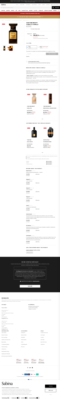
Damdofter (23, 332)
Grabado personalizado (6, 354)
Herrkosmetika (23, 339)
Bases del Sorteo (44, 342)
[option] (4, 48)
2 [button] (42, 119)
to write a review (33, 250)
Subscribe (30, 286)
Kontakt (43, 4)
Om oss (17, 4)
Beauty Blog (4, 342)
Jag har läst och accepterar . (30, 281)
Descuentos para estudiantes (7, 356)
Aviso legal (43, 335)
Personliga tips (28, 4)
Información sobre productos (33, 306)
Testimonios (4, 349)
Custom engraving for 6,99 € (39, 62)
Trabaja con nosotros (32, 309)
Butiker (39, 4)
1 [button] (41, 119)
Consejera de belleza (5, 344)
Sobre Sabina (4, 332)
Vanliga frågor (22, 4)
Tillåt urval (50, 390)
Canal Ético (43, 344)
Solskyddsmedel (24, 344)
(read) (39, 29)
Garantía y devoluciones (6, 339)
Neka (51, 394)
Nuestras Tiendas (5, 335)
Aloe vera (22, 346)
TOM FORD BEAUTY (32, 23)
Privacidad (42, 339)
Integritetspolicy (36, 281)
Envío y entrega (4, 337)
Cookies (42, 337)
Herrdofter (23, 337)
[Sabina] (2, 4)
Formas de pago (4, 346)
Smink (22, 342)
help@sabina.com (5, 318)
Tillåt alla (50, 386)
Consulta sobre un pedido (33, 307)
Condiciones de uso (44, 332)
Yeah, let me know (52, 54)
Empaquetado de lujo (5, 351)
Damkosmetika (23, 335)
